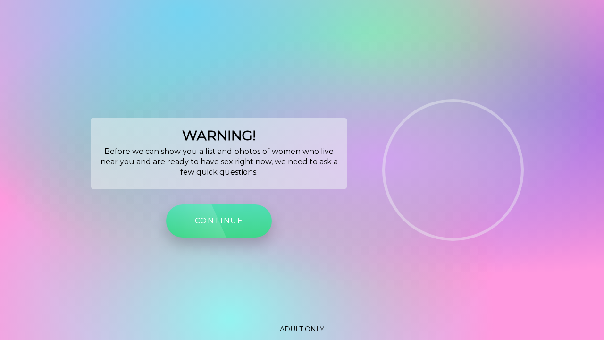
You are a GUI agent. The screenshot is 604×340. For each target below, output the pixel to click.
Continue (219, 220)
